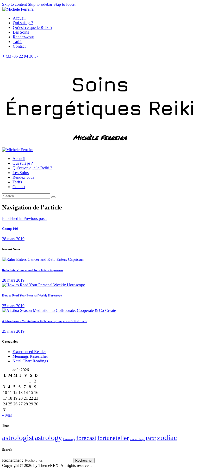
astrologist (18, 437)
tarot (151, 438)
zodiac (167, 437)
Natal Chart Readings (30, 361)
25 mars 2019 (13, 306)
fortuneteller (113, 438)
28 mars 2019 (13, 280)
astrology (48, 438)
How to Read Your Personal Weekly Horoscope (32, 295)
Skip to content (14, 4)
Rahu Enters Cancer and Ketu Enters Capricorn (32, 269)
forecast (86, 438)
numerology (137, 439)
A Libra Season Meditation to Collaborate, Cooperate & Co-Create (44, 321)
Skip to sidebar (40, 4)
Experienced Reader (29, 351)
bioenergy (69, 439)
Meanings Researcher (30, 356)
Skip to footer (64, 4)
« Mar (7, 415)
